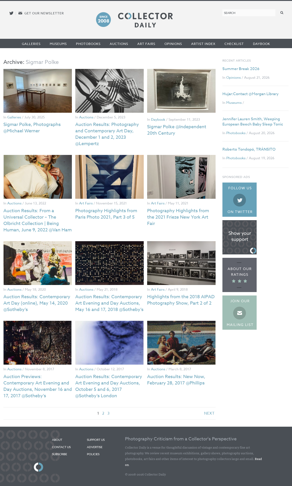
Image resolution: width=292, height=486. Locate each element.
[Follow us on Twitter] (11, 13)
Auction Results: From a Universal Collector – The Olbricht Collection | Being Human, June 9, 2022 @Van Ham (37, 220)
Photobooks (88, 44)
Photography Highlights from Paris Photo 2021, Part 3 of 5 (106, 213)
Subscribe (59, 454)
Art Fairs (146, 44)
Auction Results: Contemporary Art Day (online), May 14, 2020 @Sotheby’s (36, 303)
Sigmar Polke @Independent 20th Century (176, 129)
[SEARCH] (282, 12)
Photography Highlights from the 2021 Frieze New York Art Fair (178, 217)
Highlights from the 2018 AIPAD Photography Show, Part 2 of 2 (181, 299)
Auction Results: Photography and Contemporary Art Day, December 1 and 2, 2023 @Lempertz (107, 134)
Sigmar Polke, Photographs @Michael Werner (32, 127)
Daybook (261, 44)
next (209, 413)
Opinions (173, 44)
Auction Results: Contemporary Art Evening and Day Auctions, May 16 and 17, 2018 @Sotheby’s (109, 303)
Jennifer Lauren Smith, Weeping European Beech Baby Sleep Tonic (252, 121)
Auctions (119, 44)
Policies (93, 454)
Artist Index (203, 44)
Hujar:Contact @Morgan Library (250, 94)
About (57, 440)
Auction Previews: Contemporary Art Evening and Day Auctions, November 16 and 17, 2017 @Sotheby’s (37, 386)
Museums (58, 44)
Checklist (234, 44)
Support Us (96, 440)
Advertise (94, 447)
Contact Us (61, 447)
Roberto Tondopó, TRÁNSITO (249, 149)
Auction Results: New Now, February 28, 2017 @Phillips (176, 379)
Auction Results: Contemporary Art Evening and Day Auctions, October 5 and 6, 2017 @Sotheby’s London (108, 386)
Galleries (31, 44)
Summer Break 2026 (240, 69)
